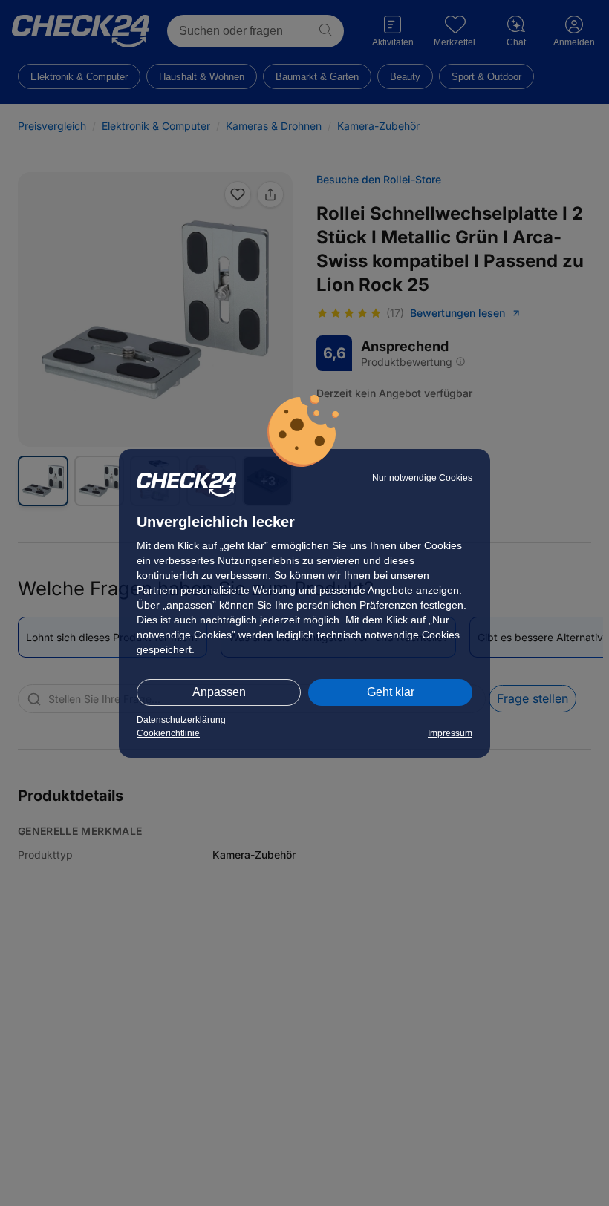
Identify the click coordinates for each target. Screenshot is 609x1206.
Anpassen (219, 692)
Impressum (450, 733)
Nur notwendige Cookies (422, 478)
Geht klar (390, 692)
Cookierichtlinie (168, 733)
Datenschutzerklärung (181, 720)
